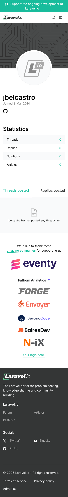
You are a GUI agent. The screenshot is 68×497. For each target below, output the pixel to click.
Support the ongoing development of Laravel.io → (36, 6)
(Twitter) (14, 440)
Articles (39, 412)
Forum (7, 412)
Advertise (9, 489)
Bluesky (44, 440)
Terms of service (15, 481)
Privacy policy (44, 481)
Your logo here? (34, 355)
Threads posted (16, 190)
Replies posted (52, 191)
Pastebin (9, 420)
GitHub (13, 448)
